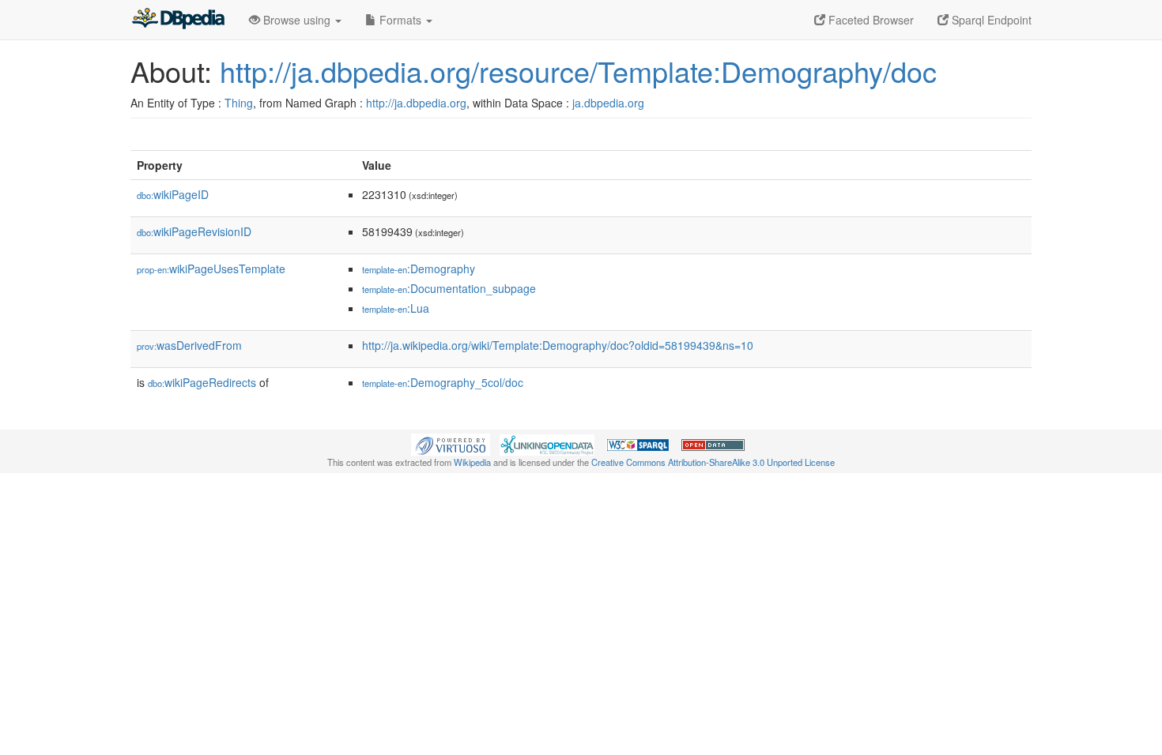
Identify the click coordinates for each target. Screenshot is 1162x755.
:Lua (395, 308)
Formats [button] (400, 20)
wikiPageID (173, 194)
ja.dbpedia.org (608, 103)
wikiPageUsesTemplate (211, 268)
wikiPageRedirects (202, 382)
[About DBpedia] (178, 19)
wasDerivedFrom (189, 345)
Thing (238, 103)
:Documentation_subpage (449, 288)
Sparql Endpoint (990, 20)
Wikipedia (472, 462)
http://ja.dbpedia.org (416, 103)
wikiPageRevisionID (194, 231)
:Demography (418, 268)
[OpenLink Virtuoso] (450, 443)
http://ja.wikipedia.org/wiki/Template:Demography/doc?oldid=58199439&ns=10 (557, 345)
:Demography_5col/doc (442, 382)
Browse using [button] (297, 20)
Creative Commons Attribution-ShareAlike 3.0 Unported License (713, 462)
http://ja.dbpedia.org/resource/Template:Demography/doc (578, 71)
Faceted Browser (869, 20)
